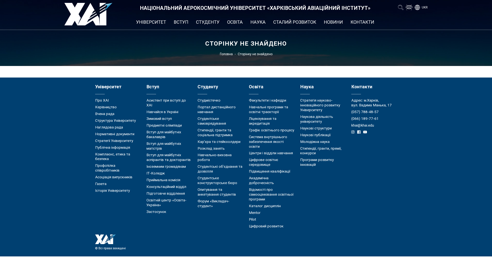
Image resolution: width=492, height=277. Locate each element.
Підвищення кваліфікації (269, 171)
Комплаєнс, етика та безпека (112, 156)
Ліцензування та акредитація (262, 121)
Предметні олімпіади (164, 125)
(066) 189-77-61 (365, 118)
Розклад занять (211, 148)
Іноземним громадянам (166, 166)
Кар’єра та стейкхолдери (219, 141)
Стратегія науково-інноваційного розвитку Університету (320, 105)
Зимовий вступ (159, 118)
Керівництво (106, 107)
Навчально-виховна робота (215, 157)
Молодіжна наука (315, 141)
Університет (151, 22)
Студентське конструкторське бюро (217, 180)
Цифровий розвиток (266, 226)
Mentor (255, 212)
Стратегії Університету (114, 140)
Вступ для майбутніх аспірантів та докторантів (168, 157)
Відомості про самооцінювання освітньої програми (271, 194)
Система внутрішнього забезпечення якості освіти (268, 142)
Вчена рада (104, 114)
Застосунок (156, 211)
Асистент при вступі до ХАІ (166, 102)
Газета (100, 184)
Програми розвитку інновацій (317, 162)
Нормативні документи (114, 134)
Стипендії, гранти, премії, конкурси (321, 150)
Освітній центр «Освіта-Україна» (166, 202)
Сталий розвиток (294, 22)
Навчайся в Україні (162, 112)
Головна (226, 54)
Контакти (362, 22)
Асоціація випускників (113, 177)
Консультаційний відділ (166, 186)
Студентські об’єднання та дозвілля (220, 169)
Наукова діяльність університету (316, 119)
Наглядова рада (109, 127)
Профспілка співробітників (107, 168)
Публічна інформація (112, 147)
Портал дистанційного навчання (217, 109)
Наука (258, 22)
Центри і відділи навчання (271, 153)
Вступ (181, 22)
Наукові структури (316, 128)
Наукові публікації (315, 135)
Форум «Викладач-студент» (213, 203)
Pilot (252, 219)
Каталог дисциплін (265, 206)
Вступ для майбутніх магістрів (163, 146)
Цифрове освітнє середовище (263, 162)
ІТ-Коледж (155, 173)
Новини (333, 22)
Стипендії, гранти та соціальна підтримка (215, 132)
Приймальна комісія (163, 180)
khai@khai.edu (362, 125)
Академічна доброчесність (261, 180)
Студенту (207, 22)
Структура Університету (115, 120)
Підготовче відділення (165, 193)
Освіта (235, 22)
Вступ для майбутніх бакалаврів (163, 134)
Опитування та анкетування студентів (217, 192)
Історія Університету (112, 190)
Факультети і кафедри (267, 100)
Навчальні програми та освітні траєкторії (268, 109)
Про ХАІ (102, 100)
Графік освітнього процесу (271, 130)
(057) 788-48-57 (365, 112)
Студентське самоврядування (212, 121)
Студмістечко (209, 100)
